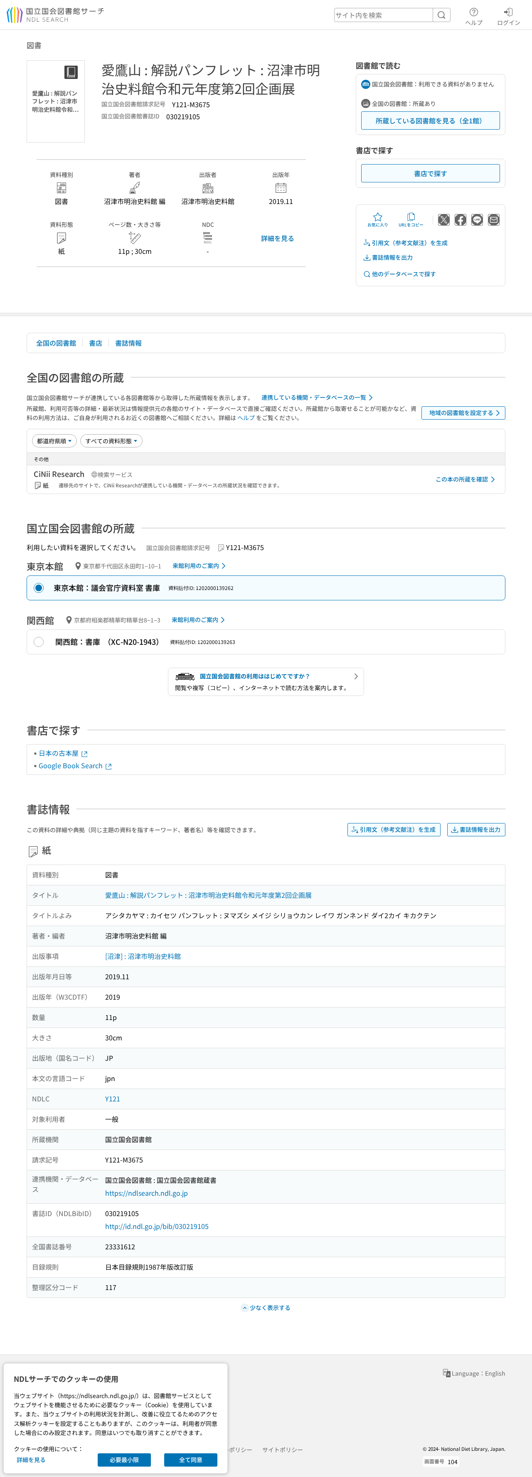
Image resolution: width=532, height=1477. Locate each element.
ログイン (508, 22)
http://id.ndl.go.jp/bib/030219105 (157, 1226)
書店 (95, 343)
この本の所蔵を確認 (462, 479)
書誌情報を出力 (392, 257)
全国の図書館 (56, 343)
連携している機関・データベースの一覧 (313, 397)
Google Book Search (71, 765)
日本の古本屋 (59, 753)
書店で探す (430, 173)
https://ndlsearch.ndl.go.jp (146, 1193)
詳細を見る (277, 238)
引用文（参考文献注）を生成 (410, 242)
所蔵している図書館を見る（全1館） (431, 120)
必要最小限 (124, 1459)
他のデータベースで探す (404, 274)
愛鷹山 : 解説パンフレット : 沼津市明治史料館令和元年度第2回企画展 (208, 895)
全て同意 (190, 1459)
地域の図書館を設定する (461, 412)
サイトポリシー (282, 1449)
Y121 (112, 1098)
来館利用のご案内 (195, 565)
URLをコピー (411, 224)
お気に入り (377, 224)
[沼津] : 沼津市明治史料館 (143, 956)
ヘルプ (474, 22)
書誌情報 (128, 343)
